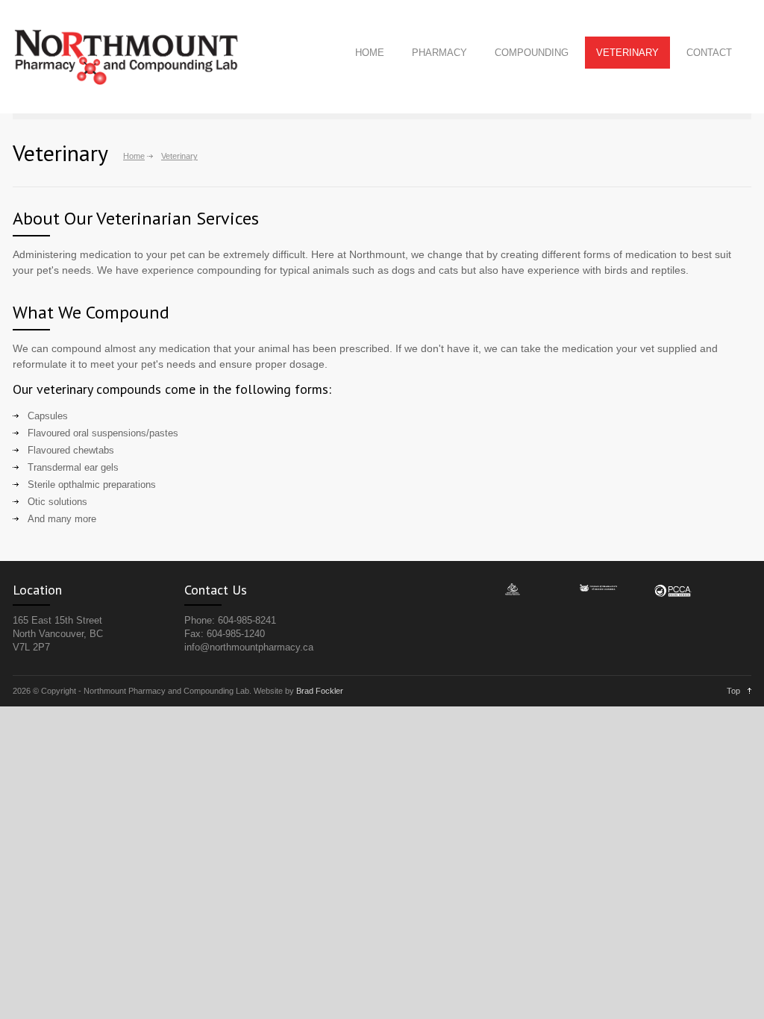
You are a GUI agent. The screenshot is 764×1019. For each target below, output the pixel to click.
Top (733, 690)
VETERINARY (627, 52)
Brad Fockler (319, 690)
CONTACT (709, 52)
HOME (369, 52)
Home (134, 155)
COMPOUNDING (532, 52)
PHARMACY (439, 52)
